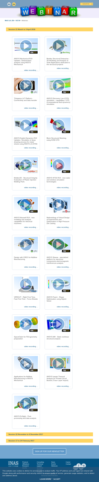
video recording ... (31, 70)
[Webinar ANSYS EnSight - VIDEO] (26, 404)
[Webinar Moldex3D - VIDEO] (26, 165)
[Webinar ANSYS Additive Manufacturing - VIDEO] (26, 364)
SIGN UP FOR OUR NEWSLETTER (49, 451)
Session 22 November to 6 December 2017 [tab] (25, 434)
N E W (18, 20)
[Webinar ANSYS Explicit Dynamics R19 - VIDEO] (26, 125)
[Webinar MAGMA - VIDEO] (59, 205)
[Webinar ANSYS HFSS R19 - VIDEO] (59, 165)
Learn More (45, 479)
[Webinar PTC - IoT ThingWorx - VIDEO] (26, 86)
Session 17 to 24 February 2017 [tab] (21, 441)
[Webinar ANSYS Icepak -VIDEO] (59, 364)
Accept (56, 479)
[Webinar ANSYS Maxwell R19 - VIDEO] (26, 205)
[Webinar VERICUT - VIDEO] (26, 284)
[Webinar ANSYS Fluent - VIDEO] (59, 284)
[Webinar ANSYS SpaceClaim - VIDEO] (26, 324)
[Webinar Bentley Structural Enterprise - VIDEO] (59, 46)
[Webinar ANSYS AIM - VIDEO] (59, 324)
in (84, 465)
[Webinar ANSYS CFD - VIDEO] (59, 125)
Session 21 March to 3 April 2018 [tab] (21, 29)
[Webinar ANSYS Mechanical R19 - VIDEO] (26, 46)
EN (14, 4)
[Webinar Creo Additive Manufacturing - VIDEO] (26, 245)
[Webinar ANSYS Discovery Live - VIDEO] (59, 86)
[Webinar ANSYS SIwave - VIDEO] (59, 245)
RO (9, 4)
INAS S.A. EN (9, 20)
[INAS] (13, 464)
